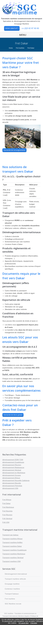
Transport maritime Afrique (12, 539)
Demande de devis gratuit (13, 415)
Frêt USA (5, 522)
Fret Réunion (7, 515)
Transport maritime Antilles (12, 542)
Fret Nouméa (7, 511)
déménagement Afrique (11, 478)
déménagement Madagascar (13, 467)
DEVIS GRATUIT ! (11, 28)
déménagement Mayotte (11, 483)
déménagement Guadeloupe (13, 462)
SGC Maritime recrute (13, 604)
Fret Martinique (8, 507)
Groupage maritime (12, 584)
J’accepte (33, 623)
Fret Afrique (6, 500)
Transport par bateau (10, 535)
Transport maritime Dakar (12, 546)
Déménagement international (16, 574)
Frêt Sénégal (7, 518)
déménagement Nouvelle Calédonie (16, 480)
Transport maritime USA (11, 561)
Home (11, 48)
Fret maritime (20, 48)
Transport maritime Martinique (13, 554)
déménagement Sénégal (11, 470)
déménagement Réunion (11, 465)
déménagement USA (10, 488)
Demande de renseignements (14, 150)
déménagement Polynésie (12, 486)
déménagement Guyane (11, 475)
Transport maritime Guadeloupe (14, 550)
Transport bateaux (12, 594)
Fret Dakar (6, 503)
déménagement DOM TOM (12, 460)
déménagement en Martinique (13, 473)
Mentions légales (24, 616)
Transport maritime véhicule (15, 579)
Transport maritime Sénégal (12, 558)
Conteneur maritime (12, 589)
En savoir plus (24, 623)
